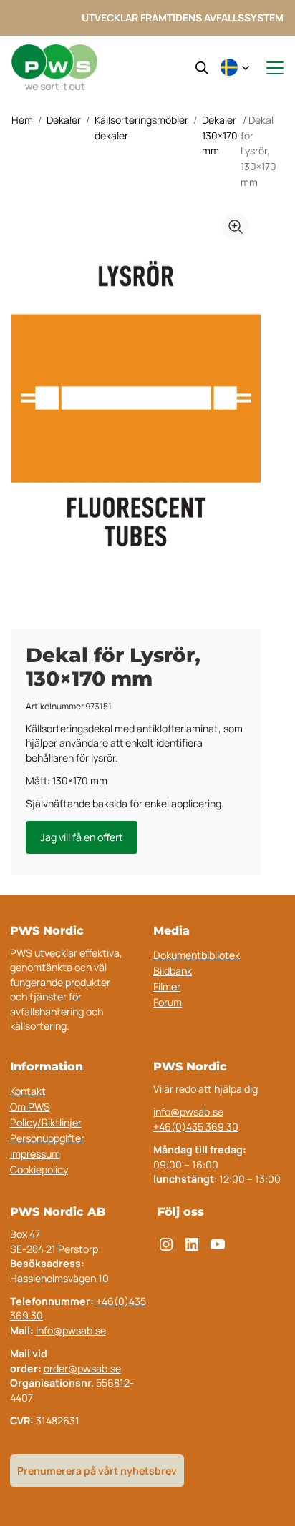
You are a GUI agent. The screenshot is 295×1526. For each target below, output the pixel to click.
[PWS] (54, 67)
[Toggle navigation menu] (268, 68)
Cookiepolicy (39, 1169)
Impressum (35, 1154)
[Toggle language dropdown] (234, 68)
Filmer (166, 986)
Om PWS (30, 1106)
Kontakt (28, 1091)
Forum (167, 1002)
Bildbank (172, 971)
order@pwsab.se (82, 1368)
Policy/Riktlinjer (46, 1122)
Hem (22, 120)
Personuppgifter (47, 1138)
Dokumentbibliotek (196, 955)
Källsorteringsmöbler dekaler (141, 127)
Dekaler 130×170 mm (220, 135)
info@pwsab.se (188, 1111)
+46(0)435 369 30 (195, 1126)
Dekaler (64, 120)
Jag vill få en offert (81, 837)
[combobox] (234, 68)
